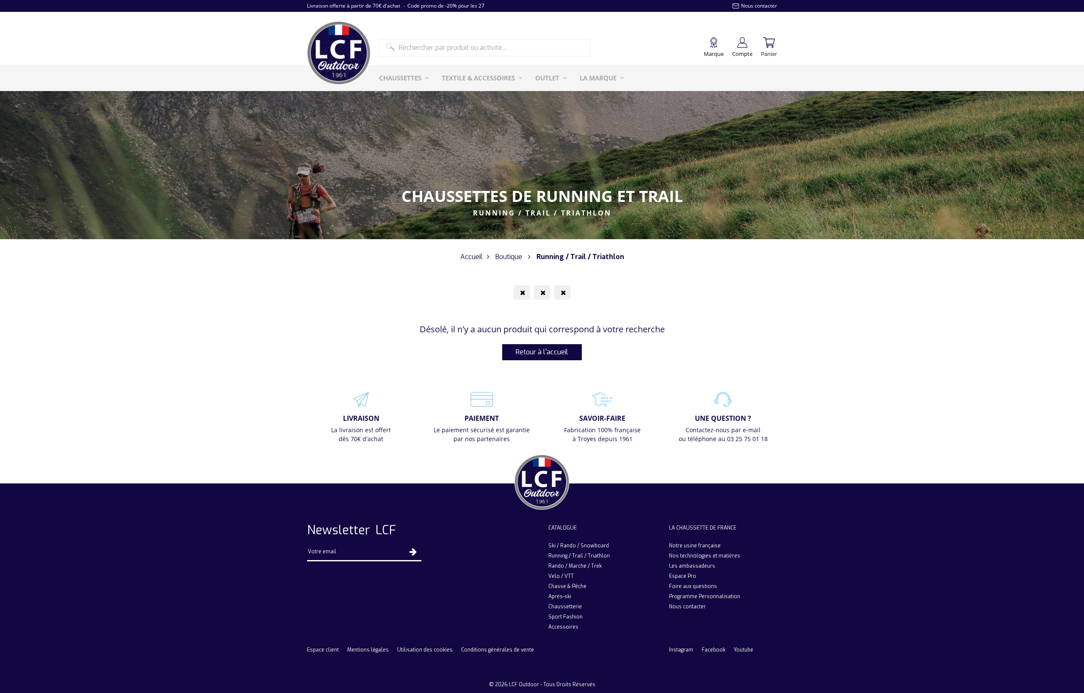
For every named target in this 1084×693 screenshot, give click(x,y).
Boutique (508, 256)
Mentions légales (368, 649)
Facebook (713, 649)
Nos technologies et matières (704, 555)
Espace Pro (682, 576)
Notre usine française (695, 545)
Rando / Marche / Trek (575, 566)
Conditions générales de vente (497, 649)
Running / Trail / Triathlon (579, 555)
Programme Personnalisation (704, 596)
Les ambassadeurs (692, 566)
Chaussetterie (565, 606)
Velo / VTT (561, 576)
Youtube (743, 649)
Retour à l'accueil (542, 352)
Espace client (323, 649)
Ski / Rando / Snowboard (578, 545)
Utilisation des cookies (425, 649)
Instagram (681, 649)
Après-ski (559, 596)
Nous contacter (687, 606)
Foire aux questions (693, 586)
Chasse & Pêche (567, 586)
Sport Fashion (565, 616)
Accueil (471, 256)
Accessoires (563, 627)
